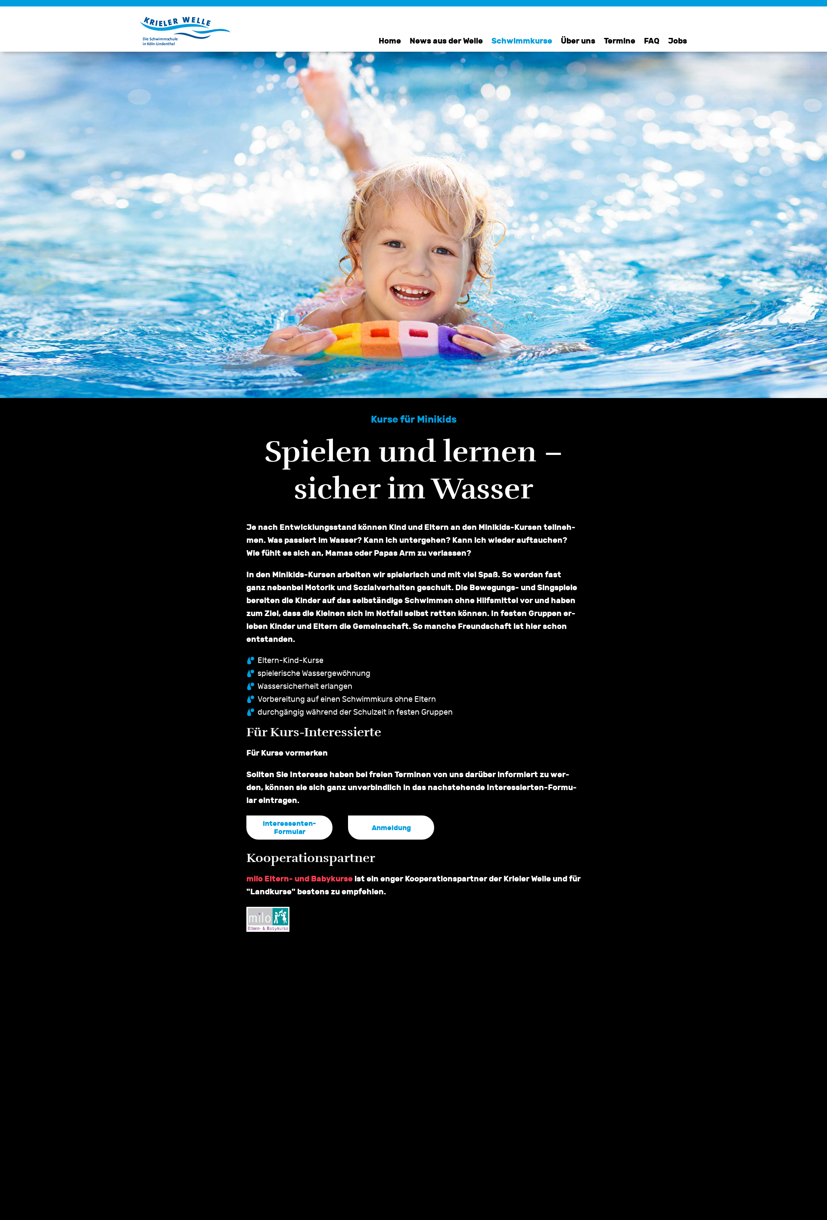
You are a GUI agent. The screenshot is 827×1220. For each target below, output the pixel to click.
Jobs (677, 41)
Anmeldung (391, 828)
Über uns (578, 41)
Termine (619, 41)
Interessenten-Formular (289, 827)
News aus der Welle (446, 41)
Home (390, 41)
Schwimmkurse (521, 41)
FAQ (651, 41)
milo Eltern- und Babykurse (299, 879)
